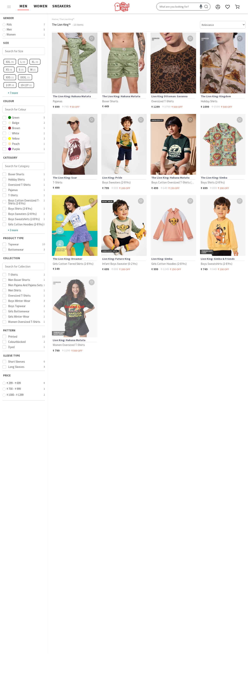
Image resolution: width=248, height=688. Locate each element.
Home (55, 19)
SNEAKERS (61, 5)
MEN (23, 5)
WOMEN (40, 5)
